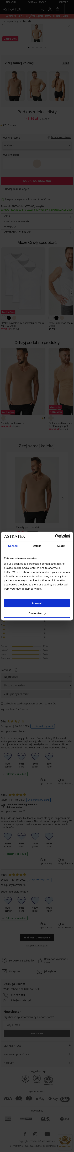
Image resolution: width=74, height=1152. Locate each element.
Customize (35, 613)
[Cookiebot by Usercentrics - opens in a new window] (55, 536)
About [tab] (61, 545)
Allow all (37, 603)
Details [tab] (37, 545)
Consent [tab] (13, 545)
